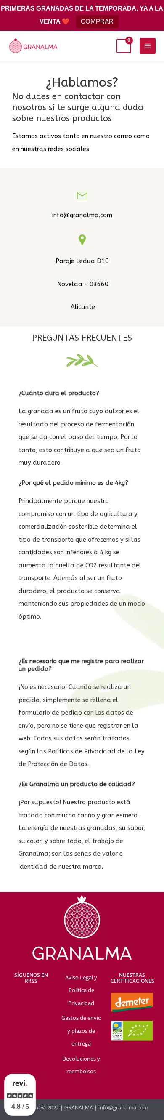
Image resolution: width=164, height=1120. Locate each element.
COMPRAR (97, 21)
